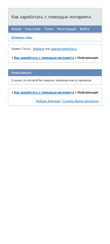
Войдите (38, 48)
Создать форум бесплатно (80, 101)
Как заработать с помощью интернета (44, 58)
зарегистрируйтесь (64, 48)
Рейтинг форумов (48, 101)
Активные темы (21, 37)
